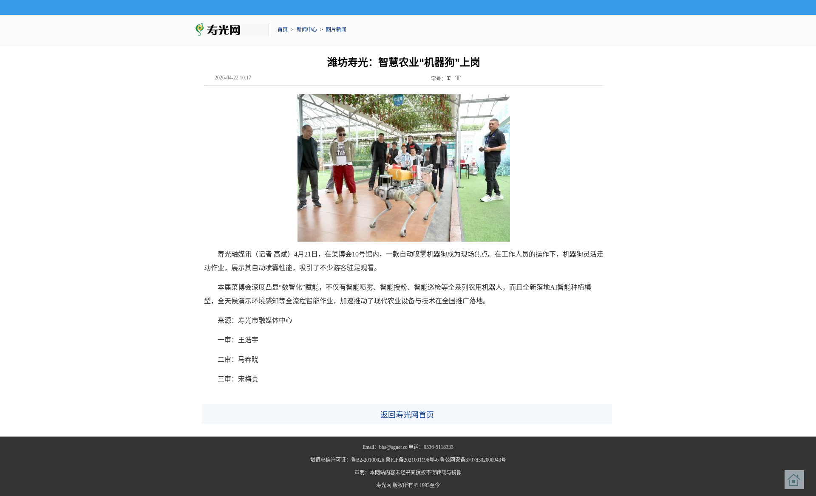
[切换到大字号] (458, 78)
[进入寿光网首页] (794, 480)
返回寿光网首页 (407, 415)
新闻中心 (307, 30)
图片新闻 (336, 30)
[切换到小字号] (449, 78)
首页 (283, 30)
